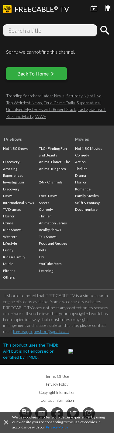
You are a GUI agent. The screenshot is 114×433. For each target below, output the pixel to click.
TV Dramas (12, 209)
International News (18, 202)
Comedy (46, 209)
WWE (40, 116)
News (7, 195)
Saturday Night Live (84, 95)
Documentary (86, 209)
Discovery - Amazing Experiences (13, 168)
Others (9, 277)
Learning (46, 270)
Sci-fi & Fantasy (87, 202)
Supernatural (89, 102)
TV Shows (12, 139)
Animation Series (53, 223)
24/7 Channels (51, 182)
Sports (44, 202)
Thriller (45, 216)
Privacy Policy (57, 427)
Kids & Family (14, 257)
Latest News (53, 95)
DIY (41, 257)
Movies (82, 139)
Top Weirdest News (24, 102)
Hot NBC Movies (88, 148)
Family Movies (87, 195)
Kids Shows (12, 229)
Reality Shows (50, 229)
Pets (42, 250)
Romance (83, 189)
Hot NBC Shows (16, 148)
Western (10, 236)
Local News (48, 195)
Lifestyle (10, 243)
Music (8, 263)
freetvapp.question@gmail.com (41, 331)
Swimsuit (97, 109)
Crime (8, 223)
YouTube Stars (50, 263)
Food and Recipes (53, 243)
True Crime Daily (59, 102)
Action (80, 161)
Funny (8, 250)
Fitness (9, 270)
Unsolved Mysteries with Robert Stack (41, 109)
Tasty (83, 109)
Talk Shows (48, 236)
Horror (9, 216)
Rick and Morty (19, 116)
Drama (80, 175)
